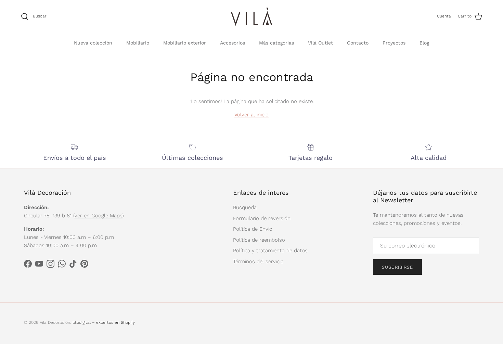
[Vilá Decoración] (251, 16)
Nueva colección (93, 43)
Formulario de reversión (262, 218)
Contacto (358, 43)
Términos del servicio (258, 261)
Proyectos (394, 43)
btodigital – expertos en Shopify (104, 322)
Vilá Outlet (320, 43)
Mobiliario (137, 43)
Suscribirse (397, 267)
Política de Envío (252, 229)
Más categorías (276, 43)
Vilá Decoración (55, 322)
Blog (424, 43)
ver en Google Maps (98, 216)
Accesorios (232, 43)
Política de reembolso (259, 240)
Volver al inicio (251, 115)
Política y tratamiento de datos (270, 250)
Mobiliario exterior (184, 43)
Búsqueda (245, 207)
